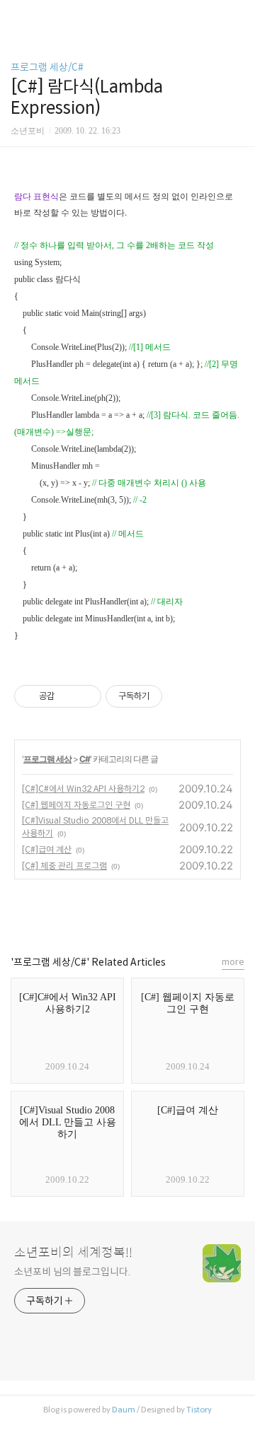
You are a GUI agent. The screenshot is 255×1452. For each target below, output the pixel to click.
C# (84, 759)
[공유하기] (67, 696)
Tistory (199, 1410)
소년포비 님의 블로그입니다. (72, 1271)
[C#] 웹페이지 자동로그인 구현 (76, 805)
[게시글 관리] (85, 696)
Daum (123, 1410)
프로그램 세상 (47, 759)
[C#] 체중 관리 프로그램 (64, 865)
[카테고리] (17, 16)
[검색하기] (237, 16)
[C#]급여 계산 (47, 849)
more (233, 962)
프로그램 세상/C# (47, 67)
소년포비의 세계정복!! (73, 1252)
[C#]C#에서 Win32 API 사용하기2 (83, 788)
